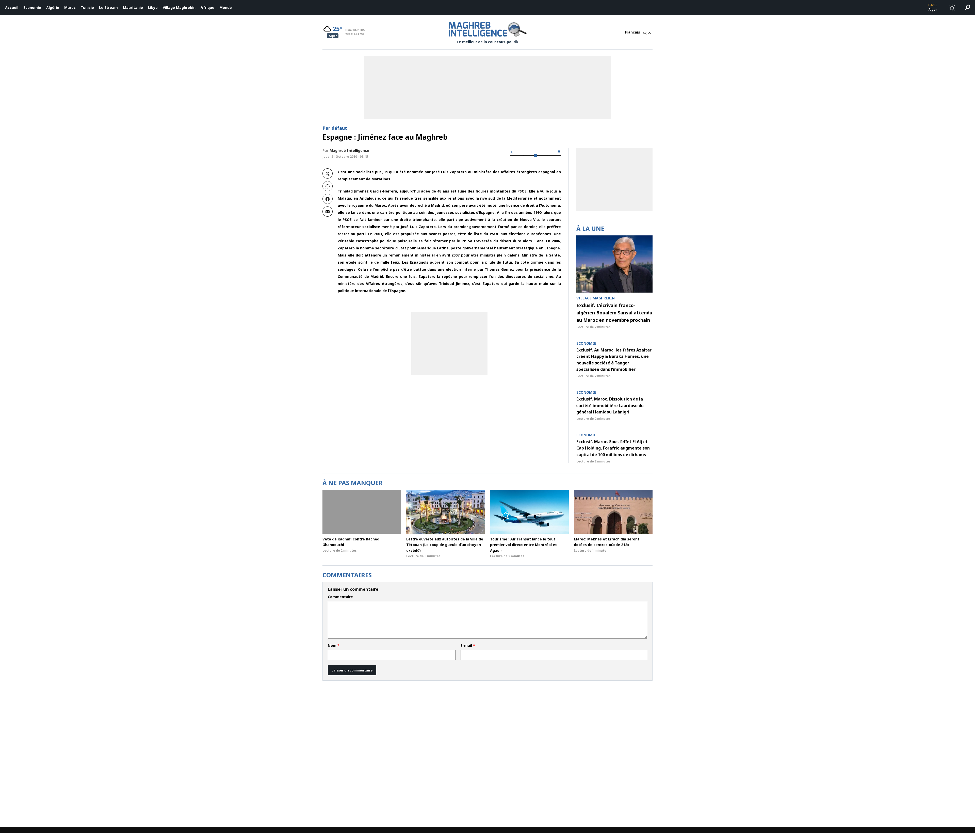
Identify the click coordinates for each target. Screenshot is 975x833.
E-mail (468, 645)
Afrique (207, 7)
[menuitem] (11, 7)
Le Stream (108, 7)
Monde (225, 7)
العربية (648, 32)
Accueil (11, 7)
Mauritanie (133, 7)
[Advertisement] (449, 343)
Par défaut (334, 128)
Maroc (70, 7)
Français (632, 32)
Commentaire (340, 597)
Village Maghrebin (179, 7)
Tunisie (87, 7)
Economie (32, 7)
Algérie (52, 7)
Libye (153, 7)
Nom (333, 645)
